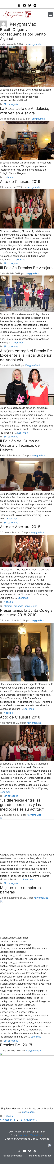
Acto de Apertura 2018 (20, 527)
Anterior (6, 1119)
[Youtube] (24, 1151)
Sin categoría (11, 104)
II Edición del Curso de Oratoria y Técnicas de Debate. (20, 445)
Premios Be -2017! (16, 1045)
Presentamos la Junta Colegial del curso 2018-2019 (26, 612)
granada (18, 606)
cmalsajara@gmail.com (30, 1135)
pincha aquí (27, 1112)
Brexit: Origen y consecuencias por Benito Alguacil (23, 34)
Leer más (20, 259)
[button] (50, 14)
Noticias (8, 177)
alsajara (8, 606)
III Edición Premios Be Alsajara (26, 268)
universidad (31, 606)
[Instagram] (19, 1151)
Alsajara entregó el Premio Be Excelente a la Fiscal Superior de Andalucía (26, 355)
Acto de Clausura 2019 (20, 181)
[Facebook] (35, 1151)
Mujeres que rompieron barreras (20, 889)
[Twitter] (29, 1151)
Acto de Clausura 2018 (20, 717)
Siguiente (31, 1119)
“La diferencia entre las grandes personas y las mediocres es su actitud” (22, 805)
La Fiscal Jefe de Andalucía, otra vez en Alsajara (24, 110)
